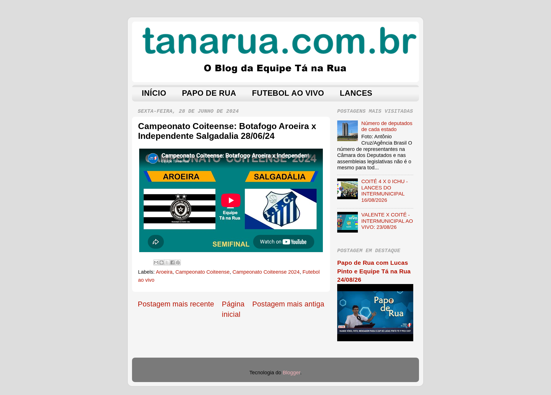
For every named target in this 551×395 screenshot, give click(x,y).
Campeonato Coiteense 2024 (266, 272)
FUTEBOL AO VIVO (288, 93)
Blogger (291, 372)
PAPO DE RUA (209, 93)
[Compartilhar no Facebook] (172, 262)
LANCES (356, 93)
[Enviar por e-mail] (156, 262)
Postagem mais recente (176, 304)
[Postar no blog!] (161, 262)
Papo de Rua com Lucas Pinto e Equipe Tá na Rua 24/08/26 (374, 271)
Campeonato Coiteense (202, 272)
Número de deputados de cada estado (386, 126)
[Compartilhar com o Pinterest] (178, 262)
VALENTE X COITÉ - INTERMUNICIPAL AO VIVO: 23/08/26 (387, 221)
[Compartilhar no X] (167, 262)
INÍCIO (154, 93)
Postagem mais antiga (288, 304)
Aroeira (164, 272)
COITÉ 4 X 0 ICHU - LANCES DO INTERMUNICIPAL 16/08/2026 (384, 191)
